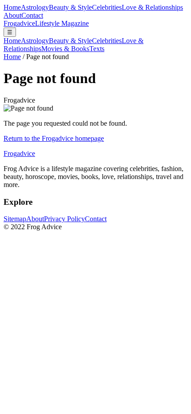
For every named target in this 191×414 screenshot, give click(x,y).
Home (12, 7)
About (12, 15)
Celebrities (107, 7)
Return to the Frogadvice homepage (54, 138)
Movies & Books (65, 48)
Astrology (35, 7)
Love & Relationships (152, 7)
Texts (96, 48)
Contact (32, 15)
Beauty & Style (70, 7)
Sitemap (15, 219)
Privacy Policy (64, 219)
